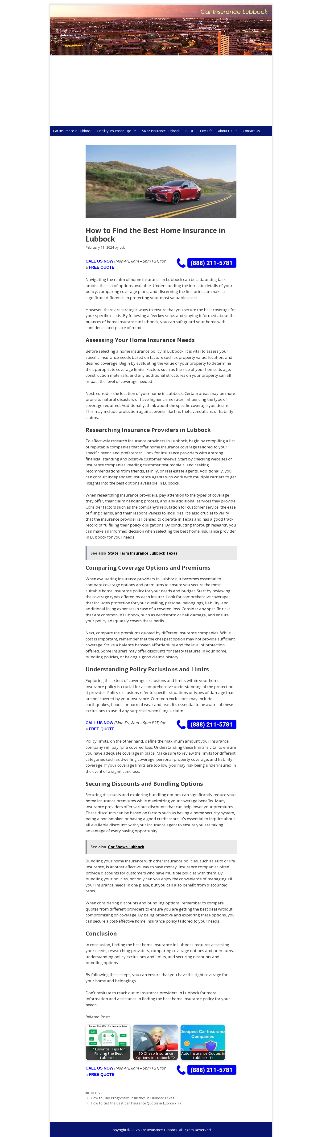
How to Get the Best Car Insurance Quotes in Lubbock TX (136, 1103)
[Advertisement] (161, 91)
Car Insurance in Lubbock (72, 131)
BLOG (189, 131)
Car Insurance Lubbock (159, 1129)
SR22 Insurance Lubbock (161, 131)
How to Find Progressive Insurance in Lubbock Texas (132, 1098)
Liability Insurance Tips (114, 131)
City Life (206, 131)
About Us (225, 131)
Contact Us (251, 131)
